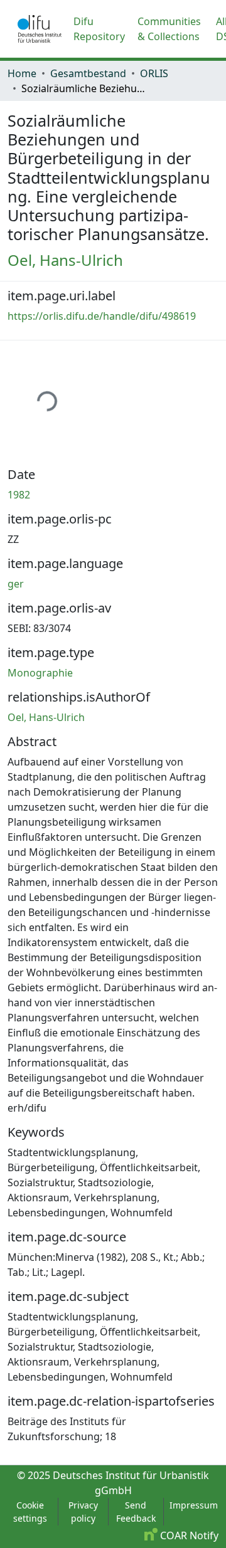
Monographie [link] (40, 673)
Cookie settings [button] (30, 1511)
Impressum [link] (194, 1505)
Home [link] (22, 73)
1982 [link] (19, 495)
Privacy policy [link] (83, 1511)
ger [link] (16, 584)
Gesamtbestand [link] (88, 73)
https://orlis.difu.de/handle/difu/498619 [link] (102, 316)
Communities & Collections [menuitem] (169, 28)
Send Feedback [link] (136, 1511)
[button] (39, 29)
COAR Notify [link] (188, 1535)
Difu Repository (99, 28)
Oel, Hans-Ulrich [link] (65, 260)
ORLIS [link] (154, 73)
